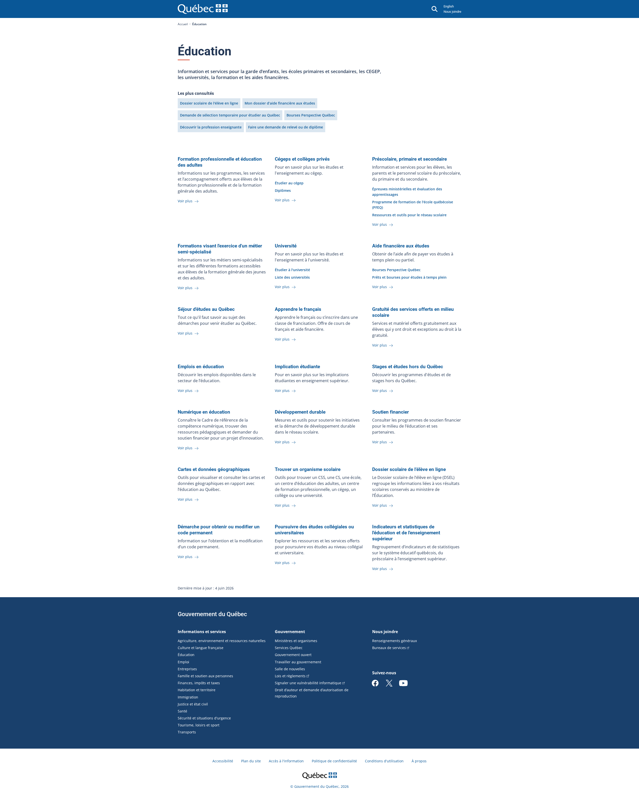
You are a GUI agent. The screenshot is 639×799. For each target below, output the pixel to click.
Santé (182, 711)
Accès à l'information (286, 761)
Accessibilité (222, 761)
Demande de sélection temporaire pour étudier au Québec (230, 115)
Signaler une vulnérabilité (308, 683)
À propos (419, 761)
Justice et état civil (193, 704)
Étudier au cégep (289, 183)
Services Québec (289, 647)
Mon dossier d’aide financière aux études (280, 103)
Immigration (188, 697)
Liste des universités (292, 277)
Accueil (183, 24)
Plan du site (251, 761)
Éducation (186, 654)
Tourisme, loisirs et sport (198, 725)
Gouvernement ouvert (293, 654)
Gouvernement (290, 631)
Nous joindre (452, 11)
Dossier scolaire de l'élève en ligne (209, 103)
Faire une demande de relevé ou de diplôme (285, 127)
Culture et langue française (200, 647)
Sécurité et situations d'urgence (204, 718)
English (449, 6)
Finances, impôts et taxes (199, 683)
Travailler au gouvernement (298, 662)
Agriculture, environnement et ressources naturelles (222, 640)
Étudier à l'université (292, 269)
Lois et (290, 676)
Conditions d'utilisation (384, 761)
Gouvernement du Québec (212, 614)
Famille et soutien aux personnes (205, 676)
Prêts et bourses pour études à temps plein (409, 277)
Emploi (183, 662)
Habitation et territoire (196, 689)
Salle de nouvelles (290, 669)
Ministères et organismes (296, 640)
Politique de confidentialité (334, 761)
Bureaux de (389, 647)
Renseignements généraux (394, 640)
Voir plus (185, 201)
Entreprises (187, 669)
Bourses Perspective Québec (311, 115)
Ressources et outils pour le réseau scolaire (409, 215)
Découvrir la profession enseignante (211, 127)
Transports (187, 732)
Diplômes (283, 190)
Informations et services (202, 631)
